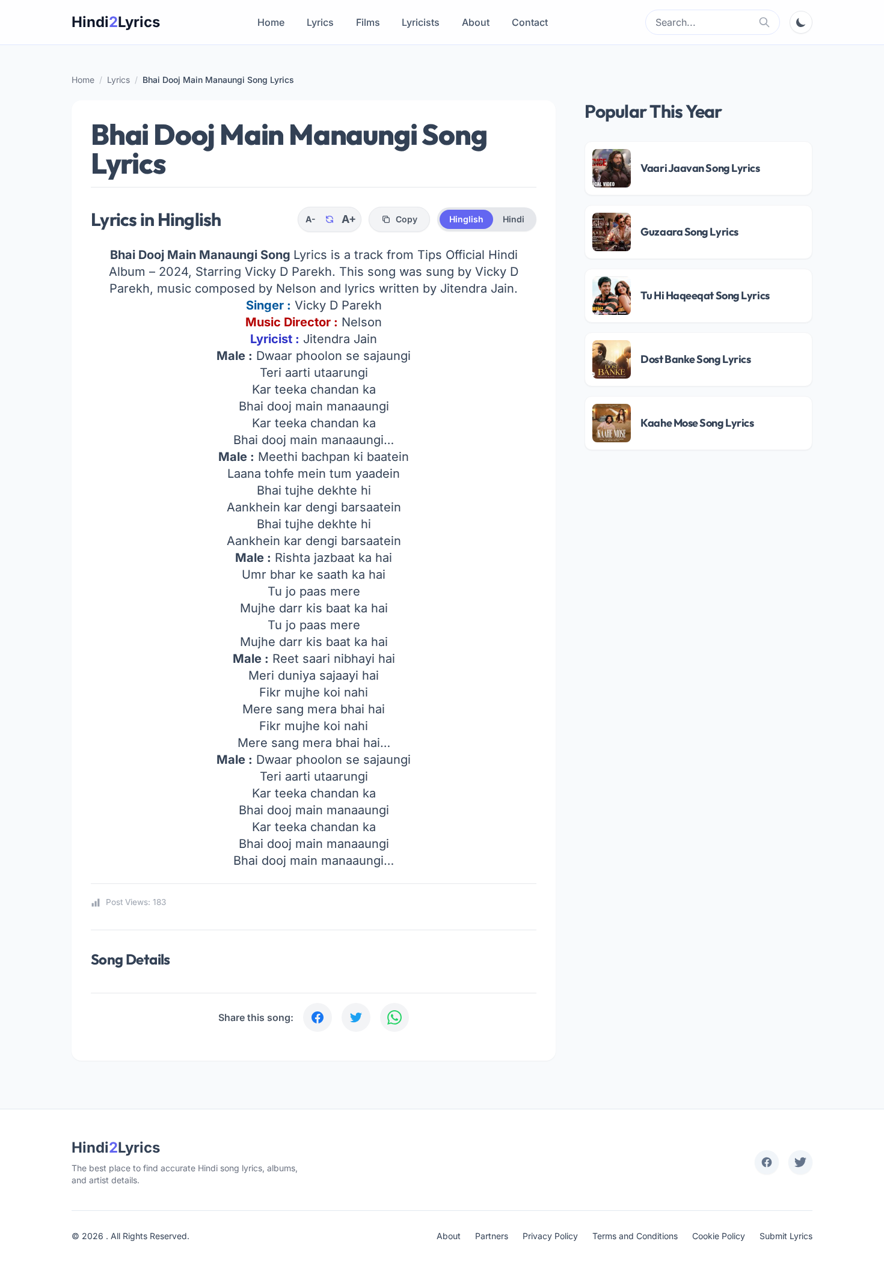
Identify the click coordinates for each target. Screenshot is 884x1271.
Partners (491, 1236)
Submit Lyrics (786, 1236)
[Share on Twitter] (356, 1017)
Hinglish (466, 219)
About (476, 22)
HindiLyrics (116, 22)
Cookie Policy (718, 1236)
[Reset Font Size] (329, 219)
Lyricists (421, 22)
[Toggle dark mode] (801, 22)
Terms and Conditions (635, 1236)
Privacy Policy (550, 1236)
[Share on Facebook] (317, 1017)
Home (270, 22)
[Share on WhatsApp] (394, 1017)
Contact (530, 22)
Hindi (513, 219)
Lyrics (320, 22)
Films (368, 22)
